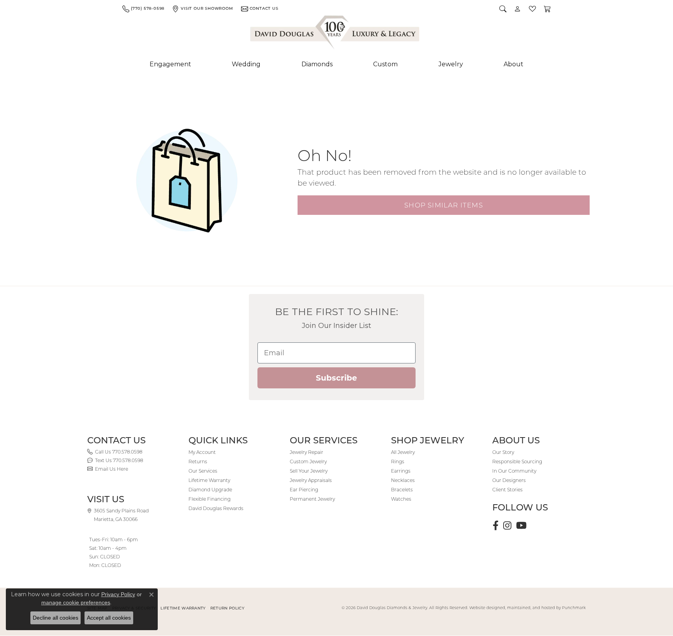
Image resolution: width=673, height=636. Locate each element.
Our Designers (509, 480)
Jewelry (451, 64)
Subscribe (336, 378)
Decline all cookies (55, 618)
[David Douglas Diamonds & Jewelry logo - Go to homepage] (335, 33)
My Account (202, 452)
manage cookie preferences (75, 602)
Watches (401, 499)
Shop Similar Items (443, 205)
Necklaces (403, 480)
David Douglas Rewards (216, 508)
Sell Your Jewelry (309, 471)
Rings (397, 461)
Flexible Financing (210, 499)
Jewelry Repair (306, 452)
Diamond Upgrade (210, 490)
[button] (502, 8)
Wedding (246, 64)
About (513, 64)
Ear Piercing (304, 490)
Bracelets (402, 490)
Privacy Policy (118, 594)
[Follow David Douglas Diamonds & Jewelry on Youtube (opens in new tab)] (521, 526)
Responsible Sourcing (517, 461)
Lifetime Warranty (209, 480)
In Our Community (514, 471)
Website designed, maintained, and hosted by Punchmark (527, 607)
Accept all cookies (109, 618)
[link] (143, 8)
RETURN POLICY (227, 608)
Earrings (400, 471)
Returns (198, 461)
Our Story (503, 452)
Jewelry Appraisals (311, 480)
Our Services (203, 471)
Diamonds (317, 64)
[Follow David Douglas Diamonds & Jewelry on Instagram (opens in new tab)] (507, 526)
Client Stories (507, 490)
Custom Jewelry (308, 461)
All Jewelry (403, 452)
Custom (385, 64)
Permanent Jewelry (312, 499)
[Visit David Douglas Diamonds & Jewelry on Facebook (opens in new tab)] (495, 526)
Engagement (170, 64)
